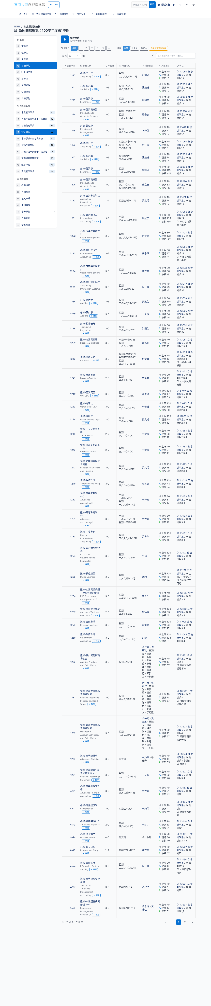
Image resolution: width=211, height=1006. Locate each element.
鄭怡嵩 (145, 624)
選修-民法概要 (87, 392)
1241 (72, 378)
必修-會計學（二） (90, 214)
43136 (183, 859)
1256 (72, 596)
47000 (183, 84)
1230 (72, 200)
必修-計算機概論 (88, 109)
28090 (183, 111)
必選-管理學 (86, 125)
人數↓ (134, 48)
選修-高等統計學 (88, 755)
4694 (72, 837)
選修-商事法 (86, 403)
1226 (72, 144)
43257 (183, 446)
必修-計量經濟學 (88, 805)
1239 (72, 342)
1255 (72, 576)
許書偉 (145, 253)
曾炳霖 (145, 612)
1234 (72, 271)
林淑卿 (145, 433)
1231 (72, 218)
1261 (73, 697)
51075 (183, 403)
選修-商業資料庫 (88, 339)
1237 (72, 314)
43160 (183, 608)
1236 (72, 301)
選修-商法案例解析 (90, 608)
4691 (72, 791)
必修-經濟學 (86, 98)
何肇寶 (145, 358)
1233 (72, 253)
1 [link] (178, 922)
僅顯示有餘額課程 (158, 48)
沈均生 (145, 576)
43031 (183, 325)
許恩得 (145, 200)
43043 (183, 634)
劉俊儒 (145, 235)
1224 (72, 114)
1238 (72, 328)
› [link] (191, 83)
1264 (72, 774)
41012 (183, 127)
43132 (183, 533)
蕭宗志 (145, 114)
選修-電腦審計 (87, 862)
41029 (183, 621)
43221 (183, 655)
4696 (72, 866)
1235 (72, 287)
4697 (72, 887)
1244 (72, 419)
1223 (72, 100)
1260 (72, 661)
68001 (183, 834)
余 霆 (144, 555)
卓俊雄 (145, 406)
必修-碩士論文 (87, 834)
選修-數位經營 (87, 573)
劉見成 (145, 419)
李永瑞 (145, 394)
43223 (183, 726)
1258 (72, 624)
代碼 (126, 48)
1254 (72, 555)
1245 (72, 433)
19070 (183, 416)
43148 (183, 821)
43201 (183, 883)
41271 (183, 570)
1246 (72, 449)
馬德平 (145, 170)
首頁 (18, 26)
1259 (72, 637)
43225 (183, 592)
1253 (72, 536)
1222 (72, 87)
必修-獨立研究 (87, 846)
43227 (183, 771)
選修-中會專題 (87, 531)
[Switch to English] (180, 4)
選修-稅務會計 (87, 480)
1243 (72, 406)
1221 (73, 74)
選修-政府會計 (87, 634)
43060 (183, 71)
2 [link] (185, 922)
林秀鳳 (145, 499)
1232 (72, 235)
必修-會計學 (86, 73)
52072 (183, 371)
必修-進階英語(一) (89, 821)
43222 (183, 691)
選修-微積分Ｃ (87, 357)
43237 (183, 904)
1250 (72, 499)
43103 (183, 232)
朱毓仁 (145, 637)
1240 (72, 358)
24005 (183, 352)
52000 (183, 96)
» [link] (192, 922)
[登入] (173, 4)
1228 (72, 170)
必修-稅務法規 (87, 323)
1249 (72, 483)
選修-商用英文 (87, 374)
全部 (74, 48)
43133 (183, 496)
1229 (72, 184)
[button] (79, 14)
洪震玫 (145, 74)
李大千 (145, 596)
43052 (183, 211)
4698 (72, 907)
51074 (183, 390)
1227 (72, 157)
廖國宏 (145, 100)
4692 (72, 808)
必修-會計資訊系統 (90, 282)
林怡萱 (145, 378)
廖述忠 (145, 218)
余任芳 (145, 144)
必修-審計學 (86, 299)
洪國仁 (145, 328)
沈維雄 (145, 87)
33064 (183, 754)
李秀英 (145, 130)
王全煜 (145, 314)
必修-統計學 (86, 85)
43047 (183, 283)
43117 (183, 787)
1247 (72, 467)
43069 (183, 846)
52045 (183, 802)
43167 (183, 197)
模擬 (97, 76)
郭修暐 (145, 342)
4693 (72, 824)
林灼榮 (145, 757)
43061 (183, 339)
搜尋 (152, 4)
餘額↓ (144, 48)
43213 (183, 464)
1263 (72, 758)
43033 (183, 480)
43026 (183, 298)
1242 (72, 394)
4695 (72, 850)
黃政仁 (145, 301)
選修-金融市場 (87, 621)
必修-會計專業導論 (90, 195)
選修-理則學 (86, 416)
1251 (72, 519)
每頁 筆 (73, 55)
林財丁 (145, 824)
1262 (72, 733)
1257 (72, 612)
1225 (72, 130)
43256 (183, 430)
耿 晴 (145, 287)
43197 (183, 552)
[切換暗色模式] (193, 4)
